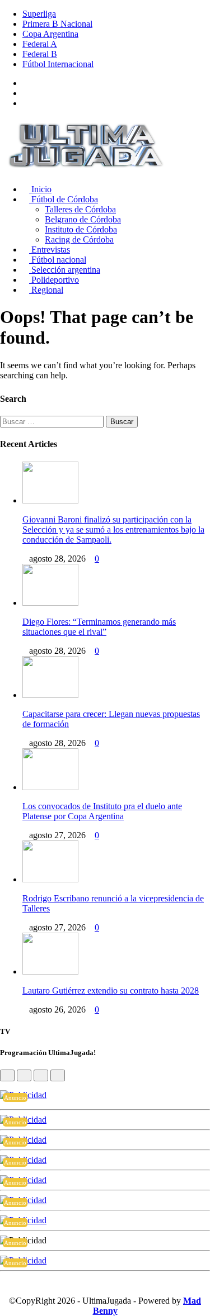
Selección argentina (64, 269)
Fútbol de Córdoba (63, 199)
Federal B (39, 54)
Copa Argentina (50, 34)
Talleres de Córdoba (80, 209)
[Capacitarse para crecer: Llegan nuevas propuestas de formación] (50, 695)
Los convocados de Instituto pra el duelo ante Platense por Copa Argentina (102, 811)
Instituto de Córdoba (81, 229)
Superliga (39, 13)
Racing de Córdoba (79, 239)
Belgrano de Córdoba (83, 219)
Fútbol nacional (57, 259)
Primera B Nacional (57, 23)
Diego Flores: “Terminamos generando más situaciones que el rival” (99, 626)
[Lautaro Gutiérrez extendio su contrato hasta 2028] (50, 971)
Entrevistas (49, 249)
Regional (46, 289)
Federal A (39, 44)
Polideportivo (54, 279)
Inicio (40, 189)
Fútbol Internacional (58, 64)
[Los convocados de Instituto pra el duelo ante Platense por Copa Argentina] (50, 787)
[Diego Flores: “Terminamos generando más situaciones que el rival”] (50, 602)
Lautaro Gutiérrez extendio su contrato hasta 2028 (110, 990)
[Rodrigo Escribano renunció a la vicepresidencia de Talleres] (50, 879)
